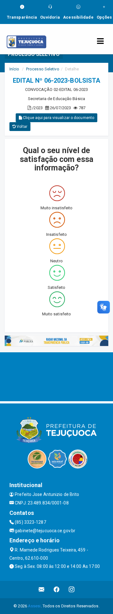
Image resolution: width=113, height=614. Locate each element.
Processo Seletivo (42, 69)
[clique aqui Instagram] (71, 589)
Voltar (21, 126)
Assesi (34, 606)
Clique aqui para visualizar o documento (58, 118)
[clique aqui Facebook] (56, 589)
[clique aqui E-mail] (41, 589)
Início (14, 69)
